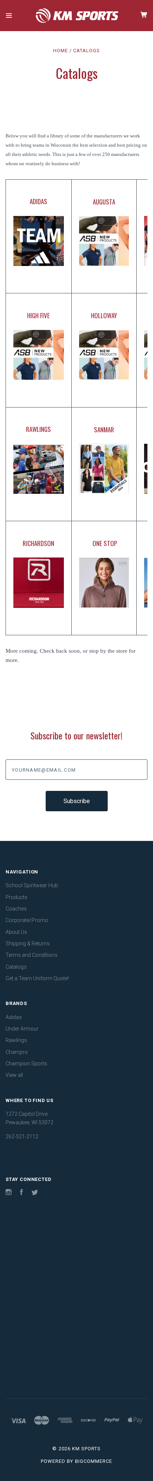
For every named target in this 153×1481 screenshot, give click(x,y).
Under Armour (22, 1029)
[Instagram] (9, 1193)
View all (14, 1075)
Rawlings (16, 1040)
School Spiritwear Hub (32, 885)
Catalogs (16, 967)
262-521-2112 (22, 1136)
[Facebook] (21, 1193)
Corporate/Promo (27, 920)
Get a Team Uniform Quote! (37, 978)
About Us (16, 932)
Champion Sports (26, 1063)
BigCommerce (93, 1461)
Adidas (14, 1017)
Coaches (16, 909)
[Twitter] (35, 1193)
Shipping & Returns (28, 943)
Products (16, 897)
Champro (17, 1052)
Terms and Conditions (32, 955)
